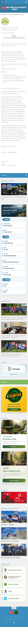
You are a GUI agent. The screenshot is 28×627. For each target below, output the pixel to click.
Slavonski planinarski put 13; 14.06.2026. (10, 557)
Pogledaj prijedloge (14, 480)
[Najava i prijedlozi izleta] (14, 459)
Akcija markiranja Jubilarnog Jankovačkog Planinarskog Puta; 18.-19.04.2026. (11, 355)
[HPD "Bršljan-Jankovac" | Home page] (14, 8)
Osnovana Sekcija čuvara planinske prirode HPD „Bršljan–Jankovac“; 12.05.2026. (13, 336)
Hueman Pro (20, 619)
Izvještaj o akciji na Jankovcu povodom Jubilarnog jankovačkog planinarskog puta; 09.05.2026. (14, 318)
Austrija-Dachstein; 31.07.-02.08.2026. (10, 541)
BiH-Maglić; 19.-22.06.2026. (7, 524)
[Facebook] (26, 175)
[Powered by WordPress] (10, 619)
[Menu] (26, 2)
